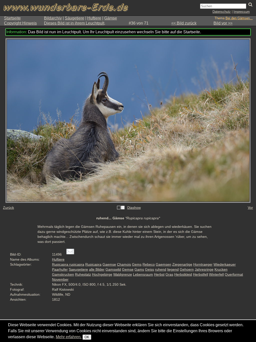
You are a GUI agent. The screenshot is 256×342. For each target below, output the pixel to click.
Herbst (159, 274)
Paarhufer (60, 269)
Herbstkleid (183, 274)
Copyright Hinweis (20, 23)
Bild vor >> (223, 23)
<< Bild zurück (183, 23)
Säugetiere (74, 18)
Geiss (149, 269)
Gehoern (187, 269)
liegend (173, 269)
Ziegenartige (182, 264)
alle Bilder (96, 269)
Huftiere (94, 18)
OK (86, 337)
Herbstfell (200, 274)
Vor (250, 208)
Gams (139, 269)
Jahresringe (204, 269)
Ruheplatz (83, 274)
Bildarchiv (53, 18)
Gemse (128, 269)
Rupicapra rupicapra (68, 264)
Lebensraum (143, 274)
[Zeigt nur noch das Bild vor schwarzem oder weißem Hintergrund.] (120, 208)
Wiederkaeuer (225, 264)
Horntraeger (202, 264)
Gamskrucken (63, 274)
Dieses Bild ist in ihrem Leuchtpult (74, 23)
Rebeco (148, 264)
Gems (137, 264)
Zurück (8, 208)
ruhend (160, 269)
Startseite (12, 18)
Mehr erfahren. (69, 337)
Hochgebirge (102, 274)
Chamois (124, 264)
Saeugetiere (78, 269)
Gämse (110, 18)
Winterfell (216, 274)
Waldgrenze (122, 274)
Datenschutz (221, 12)
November (60, 279)
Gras (169, 274)
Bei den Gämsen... (239, 18)
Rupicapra (93, 264)
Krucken (221, 269)
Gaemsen (163, 264)
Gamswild (113, 269)
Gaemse (109, 264)
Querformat (234, 274)
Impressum (242, 12)
